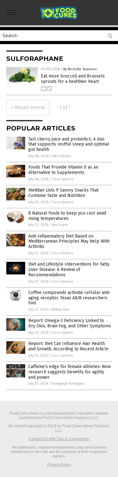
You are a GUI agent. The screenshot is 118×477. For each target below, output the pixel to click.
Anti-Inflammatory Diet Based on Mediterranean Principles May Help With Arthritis (69, 241)
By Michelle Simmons (80, 69)
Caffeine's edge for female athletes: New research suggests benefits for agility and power (69, 372)
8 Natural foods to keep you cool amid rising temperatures (67, 215)
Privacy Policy (59, 465)
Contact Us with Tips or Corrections (59, 439)
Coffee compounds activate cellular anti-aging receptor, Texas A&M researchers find (69, 298)
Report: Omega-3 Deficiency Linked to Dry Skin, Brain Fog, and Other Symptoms (69, 323)
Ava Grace (60, 225)
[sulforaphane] (59, 18)
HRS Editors (61, 156)
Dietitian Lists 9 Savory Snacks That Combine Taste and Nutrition (63, 192)
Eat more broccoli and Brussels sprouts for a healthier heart (73, 78)
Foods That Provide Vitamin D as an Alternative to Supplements (63, 169)
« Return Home (28, 107)
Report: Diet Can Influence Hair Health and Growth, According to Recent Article (68, 346)
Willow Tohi (60, 309)
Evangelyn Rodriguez (68, 384)
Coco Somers (62, 179)
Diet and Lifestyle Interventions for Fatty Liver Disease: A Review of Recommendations (69, 269)
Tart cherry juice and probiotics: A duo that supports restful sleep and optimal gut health (68, 144)
